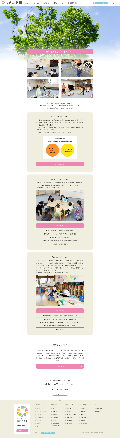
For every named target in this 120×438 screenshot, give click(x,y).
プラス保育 (69, 423)
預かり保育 (69, 420)
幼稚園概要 (27, 3)
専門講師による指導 (71, 414)
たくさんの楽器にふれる (42, 411)
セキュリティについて (41, 408)
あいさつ (55, 408)
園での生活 (36, 3)
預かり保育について (85, 417)
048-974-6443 (63, 389)
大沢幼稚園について (71, 3)
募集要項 (83, 408)
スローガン (55, 411)
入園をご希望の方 (54, 3)
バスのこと (39, 426)
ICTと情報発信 (40, 417)
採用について (64, 3)
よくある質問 (84, 423)
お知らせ (37, 433)
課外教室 (83, 420)
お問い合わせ (113, 3)
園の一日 (69, 408)
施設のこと (39, 423)
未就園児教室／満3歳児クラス (56, 424)
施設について (70, 417)
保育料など (83, 411)
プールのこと (40, 420)
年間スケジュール (71, 411)
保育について (84, 414)
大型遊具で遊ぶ (40, 414)
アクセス (55, 420)
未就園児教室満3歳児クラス (45, 3)
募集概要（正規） (99, 408)
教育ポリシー (56, 414)
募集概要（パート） (99, 411)
